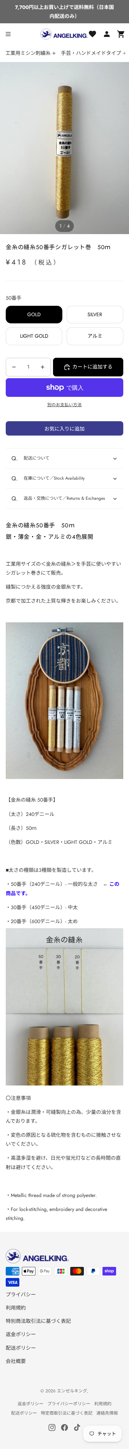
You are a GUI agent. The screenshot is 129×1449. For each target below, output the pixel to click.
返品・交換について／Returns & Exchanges (64, 498)
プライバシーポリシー (68, 1404)
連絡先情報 (107, 1413)
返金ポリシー (21, 1334)
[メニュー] (8, 34)
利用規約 (16, 1307)
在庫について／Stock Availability (54, 478)
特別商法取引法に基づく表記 (38, 1321)
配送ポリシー (21, 1347)
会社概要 (16, 1361)
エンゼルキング (72, 1391)
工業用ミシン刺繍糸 (28, 53)
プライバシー (21, 1294)
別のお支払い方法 (64, 405)
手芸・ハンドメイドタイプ (91, 53)
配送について (36, 458)
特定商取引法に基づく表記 (66, 1413)
